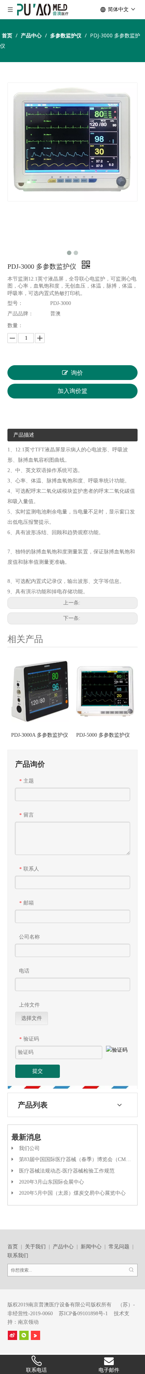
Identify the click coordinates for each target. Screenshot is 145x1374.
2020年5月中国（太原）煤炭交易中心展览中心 (72, 1193)
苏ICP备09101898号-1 (83, 1313)
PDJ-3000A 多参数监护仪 (39, 735)
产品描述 (23, 435)
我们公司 (29, 1148)
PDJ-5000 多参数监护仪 (103, 735)
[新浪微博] (12, 1335)
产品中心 (63, 1246)
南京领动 (28, 1322)
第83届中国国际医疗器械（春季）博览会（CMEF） (78, 1159)
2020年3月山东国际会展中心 (51, 1182)
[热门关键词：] (131, 1270)
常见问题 (119, 1246)
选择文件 (31, 1018)
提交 (37, 1071)
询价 (77, 373)
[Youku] (35, 1335)
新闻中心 (91, 1246)
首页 (12, 1246)
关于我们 (35, 1246)
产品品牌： (20, 313)
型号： (15, 303)
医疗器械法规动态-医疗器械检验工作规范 (67, 1171)
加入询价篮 (72, 391)
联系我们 (17, 1255)
